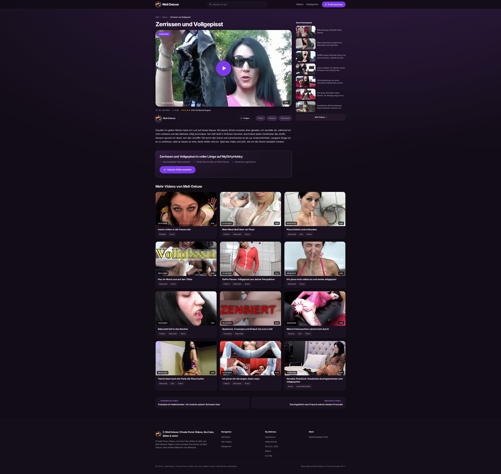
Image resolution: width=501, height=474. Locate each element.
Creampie (228, 334)
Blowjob (162, 234)
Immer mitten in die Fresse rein (174, 229)
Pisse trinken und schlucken (302, 229)
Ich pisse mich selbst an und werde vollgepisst (311, 279)
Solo (301, 234)
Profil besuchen (336, 5)
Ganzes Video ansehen (181, 170)
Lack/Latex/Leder (303, 386)
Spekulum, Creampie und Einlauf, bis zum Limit (247, 329)
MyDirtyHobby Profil (327, 437)
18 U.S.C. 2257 (271, 446)
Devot (290, 386)
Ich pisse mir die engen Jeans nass (241, 378)
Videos (299, 4)
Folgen (246, 119)
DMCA (268, 451)
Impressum (270, 437)
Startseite (225, 437)
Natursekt (285, 118)
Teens (260, 118)
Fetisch (272, 118)
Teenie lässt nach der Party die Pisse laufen (181, 378)
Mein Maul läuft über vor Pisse (238, 229)
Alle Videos (321, 117)
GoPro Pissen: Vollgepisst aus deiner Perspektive (248, 279)
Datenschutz (271, 441)
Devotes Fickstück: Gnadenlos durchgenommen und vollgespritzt (315, 380)
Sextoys (291, 334)
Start (157, 17)
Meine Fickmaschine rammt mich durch (308, 329)
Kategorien (312, 4)
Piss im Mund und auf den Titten (175, 279)
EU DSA (268, 456)
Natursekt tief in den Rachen (173, 329)
